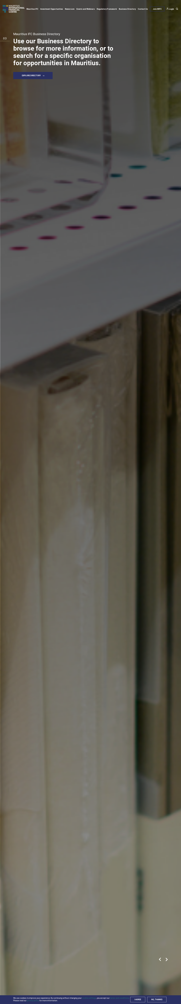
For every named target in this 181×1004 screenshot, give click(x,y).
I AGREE (137, 999)
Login (171, 9)
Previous (160, 959)
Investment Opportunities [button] (51, 9)
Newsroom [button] (69, 9)
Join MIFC (157, 9)
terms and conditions (119, 998)
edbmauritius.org (31, 83)
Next (166, 959)
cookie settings (89, 998)
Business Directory (127, 9)
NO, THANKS (156, 999)
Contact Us (143, 9)
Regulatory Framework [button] (107, 9)
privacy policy (33, 1000)
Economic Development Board (34, 34)
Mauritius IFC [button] (32, 9)
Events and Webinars (85, 9)
